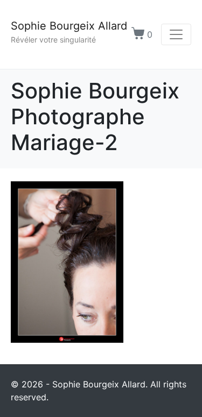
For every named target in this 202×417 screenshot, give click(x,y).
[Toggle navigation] (176, 34)
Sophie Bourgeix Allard (69, 25)
